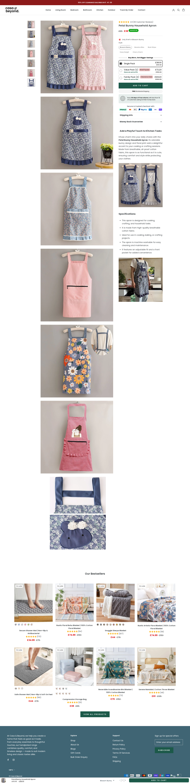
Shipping (117, 761)
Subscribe (164, 750)
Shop (73, 740)
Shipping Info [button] (126, 115)
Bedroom (74, 10)
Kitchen (100, 10)
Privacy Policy (119, 749)
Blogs (73, 749)
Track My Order (126, 10)
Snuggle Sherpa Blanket (115, 630)
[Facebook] (8, 759)
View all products (95, 714)
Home (48, 10)
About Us (75, 744)
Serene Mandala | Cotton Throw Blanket (156, 689)
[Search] (178, 10)
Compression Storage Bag (75, 699)
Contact (141, 10)
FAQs (115, 757)
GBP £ (11, 770)
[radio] (125, 47)
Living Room (60, 10)
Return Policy (119, 744)
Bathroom (87, 10)
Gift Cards (75, 753)
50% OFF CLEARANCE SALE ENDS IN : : (95, 2)
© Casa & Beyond (15, 776)
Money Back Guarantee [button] (131, 121)
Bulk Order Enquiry (79, 757)
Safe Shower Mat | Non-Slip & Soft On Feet (34, 694)
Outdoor (111, 10)
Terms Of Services (121, 753)
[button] (141, 63)
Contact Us (118, 740)
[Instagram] (14, 759)
